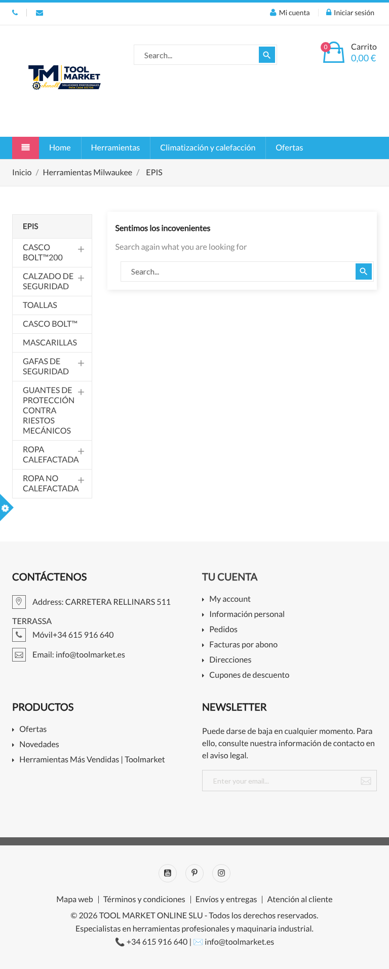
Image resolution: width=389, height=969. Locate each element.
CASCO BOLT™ (50, 324)
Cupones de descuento (249, 675)
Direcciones (230, 660)
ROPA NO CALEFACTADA (51, 483)
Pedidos (223, 630)
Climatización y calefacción (207, 147)
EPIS (30, 226)
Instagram (221, 873)
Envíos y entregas (226, 900)
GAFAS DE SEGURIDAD (46, 366)
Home (60, 147)
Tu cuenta (229, 577)
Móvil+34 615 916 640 (15, 13)
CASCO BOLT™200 (43, 252)
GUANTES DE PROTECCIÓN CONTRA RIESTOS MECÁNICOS (48, 410)
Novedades (39, 745)
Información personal (247, 614)
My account (230, 599)
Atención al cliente (299, 900)
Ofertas (289, 147)
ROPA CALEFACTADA (51, 454)
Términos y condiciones (144, 900)
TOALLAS (40, 305)
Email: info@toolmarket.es (39, 13)
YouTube (168, 873)
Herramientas (115, 147)
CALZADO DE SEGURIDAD (48, 281)
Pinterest (194, 873)
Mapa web (74, 900)
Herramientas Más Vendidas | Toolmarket (92, 760)
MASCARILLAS (50, 342)
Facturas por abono (243, 645)
